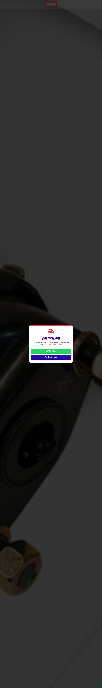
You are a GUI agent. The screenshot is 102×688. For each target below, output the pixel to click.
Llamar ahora (52, 357)
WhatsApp (52, 351)
